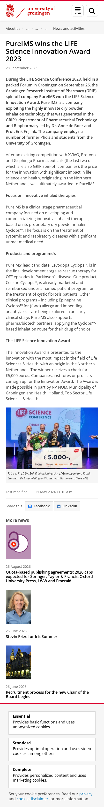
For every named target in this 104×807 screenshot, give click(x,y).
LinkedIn (69, 506)
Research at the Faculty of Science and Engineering (36, 28)
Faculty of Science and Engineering (27, 28)
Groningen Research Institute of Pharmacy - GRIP (46, 28)
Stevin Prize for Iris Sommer (31, 636)
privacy (85, 794)
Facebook (42, 506)
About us (13, 28)
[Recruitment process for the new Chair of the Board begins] (18, 662)
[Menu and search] (78, 10)
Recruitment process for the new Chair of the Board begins (47, 694)
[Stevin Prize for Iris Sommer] (18, 607)
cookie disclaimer (32, 798)
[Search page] (92, 10)
